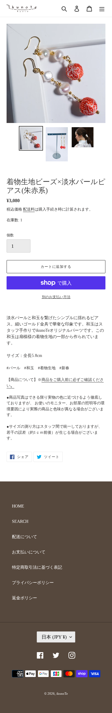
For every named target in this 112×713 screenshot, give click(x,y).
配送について (24, 537)
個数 (10, 235)
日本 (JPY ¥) (54, 637)
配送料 (29, 209)
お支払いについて (28, 552)
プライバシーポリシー (33, 582)
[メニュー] (102, 8)
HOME (18, 506)
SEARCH (20, 521)
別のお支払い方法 (56, 297)
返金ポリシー (24, 598)
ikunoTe (62, 693)
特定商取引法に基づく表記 (37, 567)
